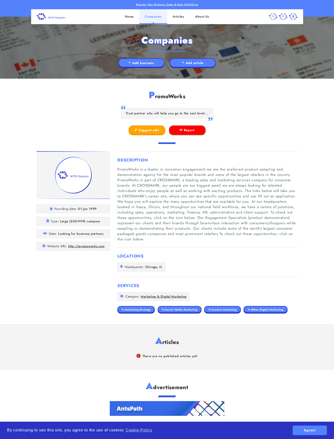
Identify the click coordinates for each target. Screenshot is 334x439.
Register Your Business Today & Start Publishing (167, 4)
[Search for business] (273, 16)
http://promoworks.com (86, 246)
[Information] (283, 16)
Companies (153, 16)
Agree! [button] (310, 430)
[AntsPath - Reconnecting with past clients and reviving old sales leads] (167, 408)
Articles (178, 16)
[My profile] (293, 16)
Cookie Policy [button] (139, 430)
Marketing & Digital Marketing (164, 296)
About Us (202, 16)
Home (129, 16)
